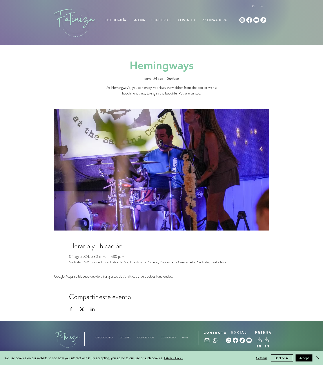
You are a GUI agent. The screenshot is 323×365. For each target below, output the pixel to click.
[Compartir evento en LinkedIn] (93, 309)
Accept (304, 358)
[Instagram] (242, 20)
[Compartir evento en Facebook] (71, 309)
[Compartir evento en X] (82, 309)
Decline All (282, 358)
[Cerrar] (317, 357)
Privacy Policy (173, 358)
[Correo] (206, 340)
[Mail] (266, 339)
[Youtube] (256, 20)
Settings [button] (261, 358)
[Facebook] (249, 20)
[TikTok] (263, 20)
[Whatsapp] (215, 340)
